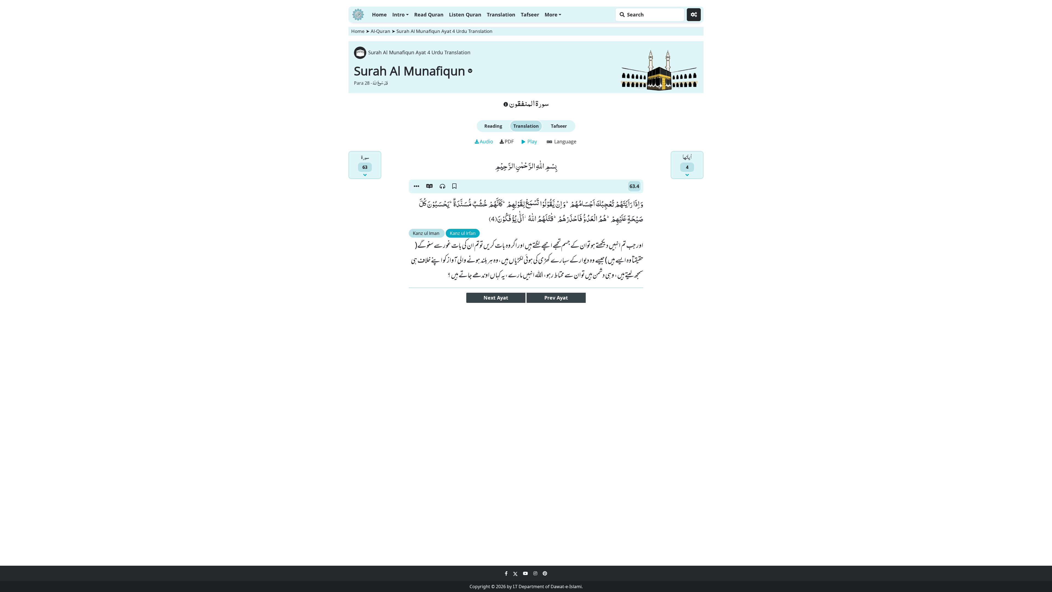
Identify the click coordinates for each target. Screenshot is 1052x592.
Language (564, 141)
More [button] (551, 14)
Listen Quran (465, 14)
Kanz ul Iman (427, 233)
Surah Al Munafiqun (409, 70)
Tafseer (530, 14)
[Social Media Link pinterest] (545, 573)
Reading (493, 126)
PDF (509, 141)
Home (379, 14)
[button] (416, 186)
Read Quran (429, 14)
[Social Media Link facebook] (507, 573)
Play (531, 141)
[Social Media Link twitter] (516, 573)
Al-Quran (380, 31)
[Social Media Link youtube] (526, 573)
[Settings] (694, 14)
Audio (486, 141)
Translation (501, 14)
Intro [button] (398, 14)
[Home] (358, 14)
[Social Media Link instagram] (535, 573)
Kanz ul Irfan (463, 233)
